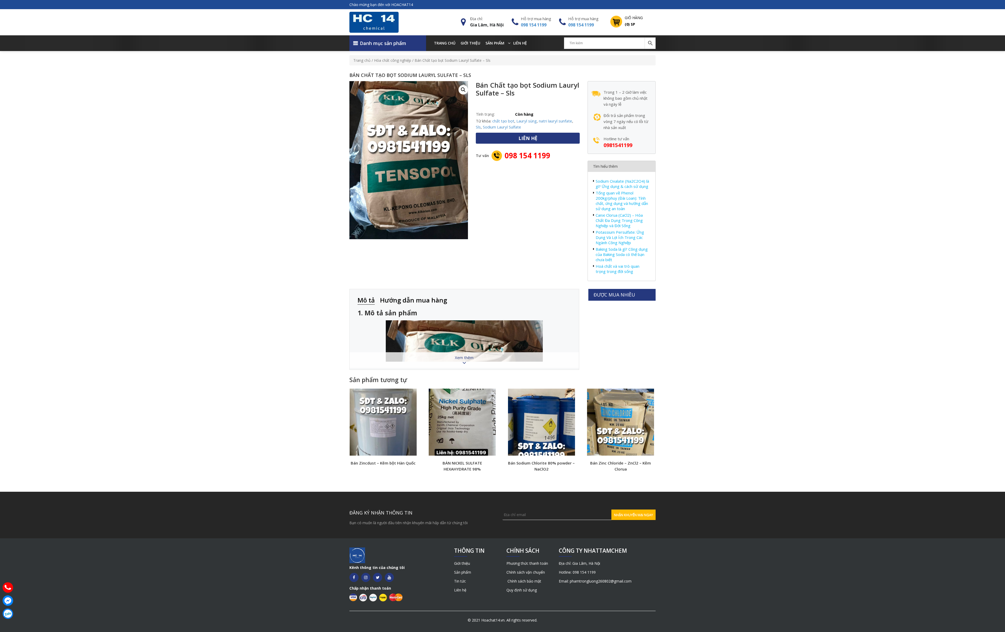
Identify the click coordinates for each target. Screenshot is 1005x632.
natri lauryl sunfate (555, 121)
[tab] (369, 300)
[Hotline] (8, 587)
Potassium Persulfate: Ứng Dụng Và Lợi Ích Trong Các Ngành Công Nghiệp (620, 237)
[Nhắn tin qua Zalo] (8, 613)
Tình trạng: (485, 114)
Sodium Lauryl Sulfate (502, 127)
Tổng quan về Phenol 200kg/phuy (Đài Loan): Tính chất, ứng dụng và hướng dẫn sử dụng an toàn (622, 200)
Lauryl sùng (526, 121)
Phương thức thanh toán (527, 563)
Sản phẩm (494, 43)
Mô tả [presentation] (366, 300)
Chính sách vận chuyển (525, 572)
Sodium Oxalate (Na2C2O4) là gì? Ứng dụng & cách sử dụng (622, 183)
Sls (478, 127)
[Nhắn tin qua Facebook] (8, 600)
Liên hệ (520, 43)
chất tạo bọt (503, 121)
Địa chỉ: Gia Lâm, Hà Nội (579, 563)
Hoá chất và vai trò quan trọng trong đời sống (617, 269)
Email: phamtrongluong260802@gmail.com (595, 581)
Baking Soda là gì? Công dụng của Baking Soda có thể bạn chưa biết (622, 254)
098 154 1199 (533, 25)
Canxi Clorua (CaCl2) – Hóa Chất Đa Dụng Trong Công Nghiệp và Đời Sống (619, 220)
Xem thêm (464, 357)
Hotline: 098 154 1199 (577, 572)
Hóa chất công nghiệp (392, 60)
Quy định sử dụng (521, 590)
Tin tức (460, 581)
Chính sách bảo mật (523, 581)
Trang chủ (444, 43)
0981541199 (618, 145)
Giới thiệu (470, 43)
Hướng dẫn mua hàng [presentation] (413, 300)
